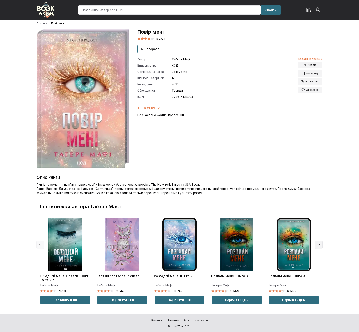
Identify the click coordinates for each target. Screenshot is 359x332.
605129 (234, 291)
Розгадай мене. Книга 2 (173, 276)
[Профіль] (317, 10)
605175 (291, 291)
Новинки (173, 320)
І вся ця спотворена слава (118, 276)
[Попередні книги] (40, 245)
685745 (177, 291)
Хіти (186, 320)
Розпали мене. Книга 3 (229, 276)
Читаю (312, 64)
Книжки (156, 320)
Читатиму (312, 73)
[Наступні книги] (318, 245)
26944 (120, 291)
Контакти (201, 320)
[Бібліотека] (308, 10)
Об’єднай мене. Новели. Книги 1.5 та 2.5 (64, 278)
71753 (62, 291)
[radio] (139, 38)
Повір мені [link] (58, 23)
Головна (42, 23)
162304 (160, 38)
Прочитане (312, 81)
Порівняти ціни (65, 300)
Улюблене (312, 89)
